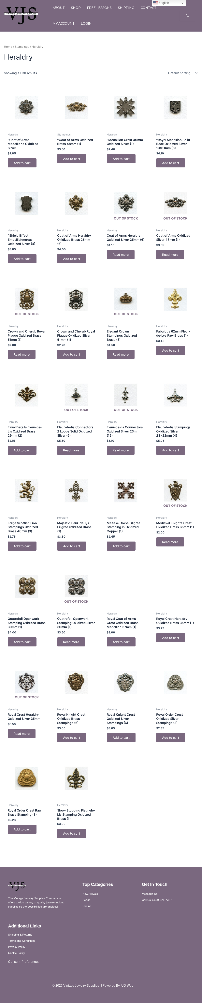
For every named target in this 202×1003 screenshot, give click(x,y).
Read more (121, 255)
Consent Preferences (23, 962)
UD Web (127, 985)
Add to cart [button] (22, 163)
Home (8, 47)
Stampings (22, 47)
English (163, 3)
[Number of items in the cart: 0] (188, 15)
